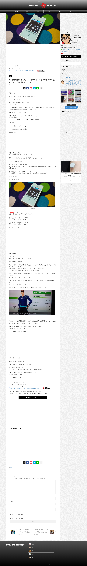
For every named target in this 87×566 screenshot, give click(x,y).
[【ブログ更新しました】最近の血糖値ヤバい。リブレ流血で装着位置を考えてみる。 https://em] (64, 99)
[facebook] (27, 88)
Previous (62, 171)
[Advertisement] (32, 53)
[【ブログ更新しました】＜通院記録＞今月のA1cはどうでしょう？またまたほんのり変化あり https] (78, 99)
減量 (71, 11)
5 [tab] (73, 184)
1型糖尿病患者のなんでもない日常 (12, 542)
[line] (37, 88)
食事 (60, 11)
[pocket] (31, 88)
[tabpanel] (71, 172)
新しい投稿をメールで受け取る (16, 518)
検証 (49, 11)
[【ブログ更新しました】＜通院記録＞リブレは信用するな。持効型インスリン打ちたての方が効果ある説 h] (78, 92)
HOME (16, 11)
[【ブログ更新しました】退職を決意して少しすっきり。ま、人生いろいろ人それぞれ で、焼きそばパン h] (71, 99)
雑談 (38, 11)
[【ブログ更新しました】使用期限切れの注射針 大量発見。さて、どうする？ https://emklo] (64, 92)
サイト (11, 507)
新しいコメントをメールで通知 (16, 514)
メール (11, 501)
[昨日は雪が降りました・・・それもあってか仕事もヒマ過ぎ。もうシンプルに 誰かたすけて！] (34, 88)
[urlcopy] (41, 88)
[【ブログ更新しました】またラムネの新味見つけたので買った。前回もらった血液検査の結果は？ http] (71, 92)
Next (80, 171)
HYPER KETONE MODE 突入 (15, 545)
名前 (11, 495)
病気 (27, 11)
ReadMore (71, 180)
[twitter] (24, 88)
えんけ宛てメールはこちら (33, 397)
